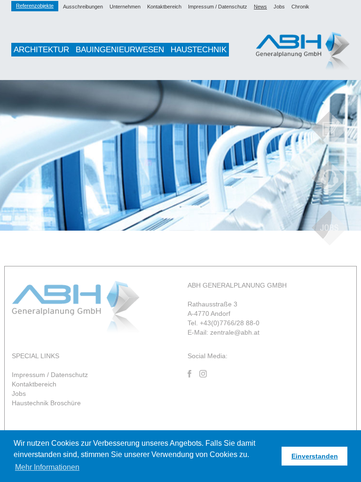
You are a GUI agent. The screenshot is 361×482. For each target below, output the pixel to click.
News (260, 6)
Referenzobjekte (35, 5)
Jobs (279, 6)
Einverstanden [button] (314, 456)
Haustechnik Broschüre (46, 403)
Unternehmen (125, 6)
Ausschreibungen (83, 6)
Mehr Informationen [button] (47, 467)
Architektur (41, 49)
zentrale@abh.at (234, 332)
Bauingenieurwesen (120, 49)
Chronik (300, 6)
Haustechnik (199, 49)
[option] (180, 155)
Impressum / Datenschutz (217, 6)
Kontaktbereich (164, 6)
